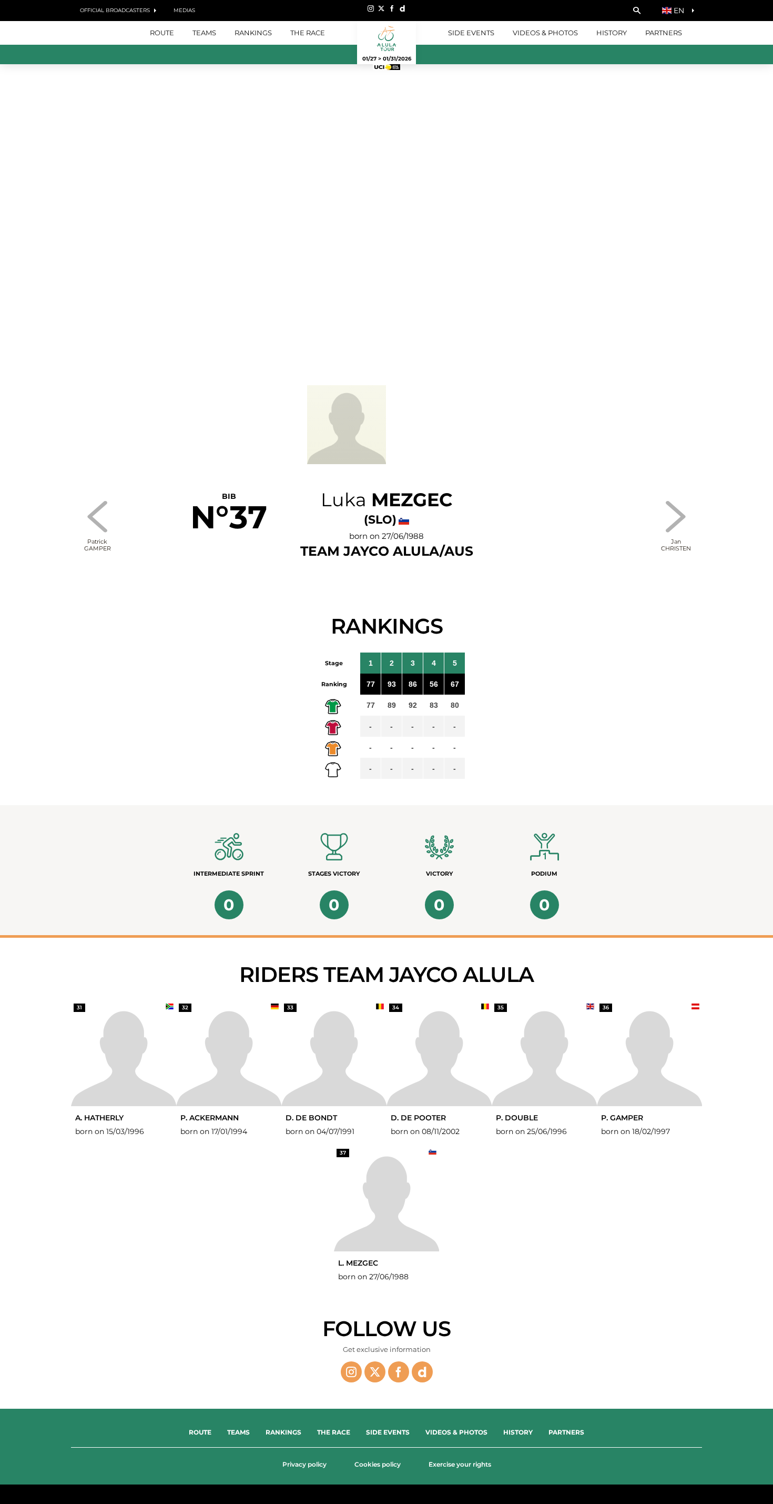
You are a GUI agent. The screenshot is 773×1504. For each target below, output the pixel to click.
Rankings (253, 32)
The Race (333, 1432)
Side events (471, 32)
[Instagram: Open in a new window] (371, 8)
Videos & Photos (545, 32)
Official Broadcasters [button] (115, 10)
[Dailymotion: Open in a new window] (402, 8)
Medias (184, 10)
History (611, 32)
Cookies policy (377, 1464)
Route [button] (162, 32)
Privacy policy (304, 1464)
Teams (238, 1432)
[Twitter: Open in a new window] (381, 8)
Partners (663, 32)
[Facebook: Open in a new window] (392, 8)
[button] (637, 10)
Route (200, 1432)
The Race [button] (307, 32)
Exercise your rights (460, 1464)
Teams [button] (204, 32)
